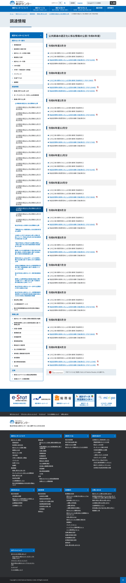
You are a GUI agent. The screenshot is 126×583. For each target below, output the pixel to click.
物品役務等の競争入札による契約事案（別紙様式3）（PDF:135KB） (72, 361)
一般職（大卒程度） (72, 503)
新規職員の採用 (69, 493)
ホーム (11, 14)
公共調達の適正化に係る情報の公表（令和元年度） (28, 181)
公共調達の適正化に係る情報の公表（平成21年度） (28, 125)
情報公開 (15, 314)
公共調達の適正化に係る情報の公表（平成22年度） (28, 130)
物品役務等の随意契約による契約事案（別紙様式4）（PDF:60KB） (72, 91)
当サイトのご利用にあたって (18, 554)
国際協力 (40, 511)
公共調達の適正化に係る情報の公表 (59, 14)
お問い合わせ (64, 414)
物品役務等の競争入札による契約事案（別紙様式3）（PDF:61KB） (72, 169)
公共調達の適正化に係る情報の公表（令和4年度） (28, 198)
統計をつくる (40, 9)
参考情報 (41, 509)
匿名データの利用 (98, 444)
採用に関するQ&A (71, 517)
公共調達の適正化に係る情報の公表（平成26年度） (28, 153)
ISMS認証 (17, 66)
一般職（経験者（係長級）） (73, 508)
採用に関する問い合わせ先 (72, 545)
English (80, 3)
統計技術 (99, 8)
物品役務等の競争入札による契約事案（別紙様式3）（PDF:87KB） (72, 307)
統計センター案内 (18, 40)
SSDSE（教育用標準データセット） (103, 462)
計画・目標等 (18, 329)
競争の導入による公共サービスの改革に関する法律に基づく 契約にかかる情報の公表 (27, 259)
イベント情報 (97, 452)
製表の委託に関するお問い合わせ (101, 500)
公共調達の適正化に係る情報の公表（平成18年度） (28, 108)
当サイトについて (14, 414)
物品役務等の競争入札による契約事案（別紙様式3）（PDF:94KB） (72, 252)
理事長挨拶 (17, 45)
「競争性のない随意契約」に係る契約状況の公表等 (28, 230)
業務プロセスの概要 (70, 444)
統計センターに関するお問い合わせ (102, 493)
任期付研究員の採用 (70, 535)
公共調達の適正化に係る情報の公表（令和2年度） (28, 186)
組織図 (16, 82)
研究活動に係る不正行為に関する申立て (103, 508)
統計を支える (82, 9)
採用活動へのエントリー (73, 500)
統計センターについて (20, 8)
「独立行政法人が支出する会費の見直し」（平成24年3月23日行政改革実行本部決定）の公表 (28, 244)
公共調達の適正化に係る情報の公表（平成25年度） (28, 147)
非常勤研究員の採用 (70, 540)
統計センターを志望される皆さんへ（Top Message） (78, 496)
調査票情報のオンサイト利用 (101, 442)
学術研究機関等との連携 (100, 450)
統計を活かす (60, 9)
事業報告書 (17, 333)
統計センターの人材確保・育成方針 (76, 519)
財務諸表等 (17, 337)
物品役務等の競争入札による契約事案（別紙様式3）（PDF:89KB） (72, 224)
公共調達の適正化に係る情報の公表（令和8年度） (28, 220)
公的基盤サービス (17, 505)
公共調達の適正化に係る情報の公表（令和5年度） (28, 203)
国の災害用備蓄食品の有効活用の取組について (27, 309)
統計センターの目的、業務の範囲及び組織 (27, 319)
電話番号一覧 (96, 510)
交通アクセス (18, 78)
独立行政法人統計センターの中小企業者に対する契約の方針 (28, 287)
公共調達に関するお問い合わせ (100, 503)
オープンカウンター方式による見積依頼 (26, 95)
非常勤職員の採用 (70, 537)
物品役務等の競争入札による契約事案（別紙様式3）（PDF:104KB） (72, 87)
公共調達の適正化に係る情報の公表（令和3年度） (28, 192)
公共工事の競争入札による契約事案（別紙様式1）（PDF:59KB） (71, 80)
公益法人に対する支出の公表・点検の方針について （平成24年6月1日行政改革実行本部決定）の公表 (28, 237)
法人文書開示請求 (19, 349)
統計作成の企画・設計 (71, 442)
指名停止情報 (18, 300)
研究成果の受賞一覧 (45, 506)
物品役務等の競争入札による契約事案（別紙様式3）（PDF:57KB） (72, 142)
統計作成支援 (15, 493)
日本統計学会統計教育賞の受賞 (102, 467)
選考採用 (67, 542)
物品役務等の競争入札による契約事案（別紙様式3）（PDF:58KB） (72, 197)
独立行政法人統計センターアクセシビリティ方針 (22, 564)
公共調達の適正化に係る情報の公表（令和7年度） (28, 215)
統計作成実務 (69, 439)
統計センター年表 (19, 61)
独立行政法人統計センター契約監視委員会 (28, 274)
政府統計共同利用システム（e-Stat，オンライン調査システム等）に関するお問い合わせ (104, 496)
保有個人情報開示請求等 (22, 353)
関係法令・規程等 (19, 345)
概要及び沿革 (18, 57)
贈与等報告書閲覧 (19, 362)
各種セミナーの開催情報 (21, 379)
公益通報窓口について (98, 505)
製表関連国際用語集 (45, 504)
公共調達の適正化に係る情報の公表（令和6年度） (28, 209)
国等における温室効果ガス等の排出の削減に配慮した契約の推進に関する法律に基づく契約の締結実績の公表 (28, 252)
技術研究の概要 (43, 496)
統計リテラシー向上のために (100, 460)
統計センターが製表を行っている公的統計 (76, 447)
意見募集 (17, 358)
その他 (16, 366)
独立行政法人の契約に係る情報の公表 (27, 225)
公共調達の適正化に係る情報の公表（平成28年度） (28, 164)
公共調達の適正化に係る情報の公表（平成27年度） (28, 158)
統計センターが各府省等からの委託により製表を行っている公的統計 (23, 499)
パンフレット (18, 74)
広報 (13, 370)
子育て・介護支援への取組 (22, 70)
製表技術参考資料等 (45, 498)
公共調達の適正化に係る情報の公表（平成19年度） (28, 114)
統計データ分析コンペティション (102, 465)
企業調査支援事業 (17, 503)
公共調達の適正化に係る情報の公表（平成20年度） (28, 119)
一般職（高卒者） (71, 505)
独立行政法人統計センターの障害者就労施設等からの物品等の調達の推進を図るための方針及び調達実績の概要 (28, 294)
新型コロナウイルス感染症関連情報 (25, 375)
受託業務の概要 (16, 496)
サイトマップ (42, 414)
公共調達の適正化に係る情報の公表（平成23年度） (28, 136)
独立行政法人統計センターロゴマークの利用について (23, 557)
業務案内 (69, 522)
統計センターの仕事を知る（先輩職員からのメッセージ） (78, 513)
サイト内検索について (53, 414)
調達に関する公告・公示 (21, 91)
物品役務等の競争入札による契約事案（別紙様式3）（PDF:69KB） (72, 115)
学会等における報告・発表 (46, 501)
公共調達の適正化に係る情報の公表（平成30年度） (28, 175)
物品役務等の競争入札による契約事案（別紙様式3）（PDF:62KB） (72, 60)
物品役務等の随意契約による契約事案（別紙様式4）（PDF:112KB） (72, 365)
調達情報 (32, 14)
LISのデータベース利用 (100, 457)
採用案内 (110, 8)
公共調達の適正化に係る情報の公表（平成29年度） (28, 170)
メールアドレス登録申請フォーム (75, 527)
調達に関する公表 (42, 14)
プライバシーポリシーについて (29, 414)
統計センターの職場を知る (74, 510)
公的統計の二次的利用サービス (100, 439)
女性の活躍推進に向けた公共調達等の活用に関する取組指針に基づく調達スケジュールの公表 (28, 267)
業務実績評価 (18, 341)
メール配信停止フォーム (73, 530)
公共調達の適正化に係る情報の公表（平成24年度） (28, 142)
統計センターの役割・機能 (22, 53)
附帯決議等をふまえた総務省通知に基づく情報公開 (27, 323)
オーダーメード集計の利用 (101, 447)
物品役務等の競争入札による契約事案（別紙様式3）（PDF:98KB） (72, 334)
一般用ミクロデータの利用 (101, 455)
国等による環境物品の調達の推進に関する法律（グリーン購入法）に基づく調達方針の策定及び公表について (28, 280)
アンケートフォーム (71, 525)
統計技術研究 (42, 493)
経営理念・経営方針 (20, 49)
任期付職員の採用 (70, 532)
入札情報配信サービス (21, 304)
